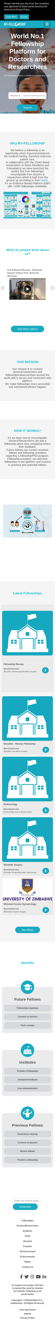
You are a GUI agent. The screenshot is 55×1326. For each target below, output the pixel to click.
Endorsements (27, 1257)
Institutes (27, 1231)
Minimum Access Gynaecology (20, 904)
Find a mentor (28, 1025)
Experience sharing (27, 1134)
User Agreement (27, 1310)
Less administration (27, 1088)
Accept (24, 17)
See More (27, 929)
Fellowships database (28, 1008)
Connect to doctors (27, 1017)
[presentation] (3, 288)
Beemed (27, 1241)
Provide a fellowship (27, 1160)
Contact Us (27, 1267)
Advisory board (27, 1251)
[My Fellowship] (14, 24)
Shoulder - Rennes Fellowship (19, 743)
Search (27, 107)
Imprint (27, 1314)
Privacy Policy (27, 1318)
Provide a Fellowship (27, 1071)
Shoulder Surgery (13, 864)
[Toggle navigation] (47, 24)
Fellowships (27, 1220)
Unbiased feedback (27, 1079)
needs (44, 180)
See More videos (27, 329)
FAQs (27, 1236)
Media (28, 1262)
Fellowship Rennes (14, 664)
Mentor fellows (27, 1151)
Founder (27, 1246)
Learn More (11, 17)
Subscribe (25, 1206)
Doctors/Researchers (27, 1226)
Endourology (10, 804)
